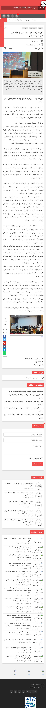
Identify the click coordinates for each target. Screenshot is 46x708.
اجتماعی (32, 28)
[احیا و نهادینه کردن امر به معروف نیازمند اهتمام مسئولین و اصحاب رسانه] (23, 618)
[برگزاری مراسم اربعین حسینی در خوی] (23, 634)
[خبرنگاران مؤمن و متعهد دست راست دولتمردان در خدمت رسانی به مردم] (23, 513)
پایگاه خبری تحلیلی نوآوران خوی (36, 687)
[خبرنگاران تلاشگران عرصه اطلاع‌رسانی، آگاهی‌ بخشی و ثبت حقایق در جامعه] (23, 601)
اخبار (25, 28)
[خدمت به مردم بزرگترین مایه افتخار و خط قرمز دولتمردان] (23, 650)
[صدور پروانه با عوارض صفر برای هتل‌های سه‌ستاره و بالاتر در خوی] (23, 504)
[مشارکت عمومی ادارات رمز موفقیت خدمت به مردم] (23, 486)
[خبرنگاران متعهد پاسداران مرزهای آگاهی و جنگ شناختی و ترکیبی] (23, 522)
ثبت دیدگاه (37, 464)
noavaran (28, 359)
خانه (40, 28)
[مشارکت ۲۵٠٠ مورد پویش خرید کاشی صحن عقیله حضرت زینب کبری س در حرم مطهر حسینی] (23, 591)
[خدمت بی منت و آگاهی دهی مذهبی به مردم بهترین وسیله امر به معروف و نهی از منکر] (23, 626)
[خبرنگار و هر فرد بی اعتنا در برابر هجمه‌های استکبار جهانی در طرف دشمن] (23, 582)
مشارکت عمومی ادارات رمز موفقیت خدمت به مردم (24, 20)
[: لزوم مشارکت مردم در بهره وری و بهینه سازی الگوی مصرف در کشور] (5, 48)
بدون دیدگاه (37, 365)
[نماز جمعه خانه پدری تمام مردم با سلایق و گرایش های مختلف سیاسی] (23, 658)
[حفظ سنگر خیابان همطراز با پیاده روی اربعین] (23, 642)
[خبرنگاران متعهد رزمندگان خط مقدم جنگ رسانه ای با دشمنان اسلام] (23, 609)
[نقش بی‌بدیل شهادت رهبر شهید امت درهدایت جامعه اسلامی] (23, 495)
